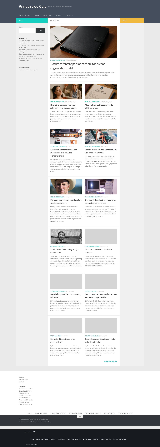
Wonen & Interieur (24, 402)
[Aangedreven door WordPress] (31, 421)
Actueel (27, 15)
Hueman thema (47, 421)
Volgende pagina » (110, 361)
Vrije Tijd (58, 15)
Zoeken (21, 27)
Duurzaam (68, 15)
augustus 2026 (23, 379)
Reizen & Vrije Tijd (90, 291)
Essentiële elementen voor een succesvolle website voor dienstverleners (63, 153)
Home (20, 15)
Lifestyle (36, 15)
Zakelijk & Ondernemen (57, 60)
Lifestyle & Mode (55, 336)
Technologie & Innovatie (58, 147)
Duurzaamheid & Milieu (92, 246)
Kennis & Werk (47, 15)
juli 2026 (21, 381)
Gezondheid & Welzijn (57, 102)
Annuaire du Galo (32, 6)
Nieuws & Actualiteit (56, 246)
